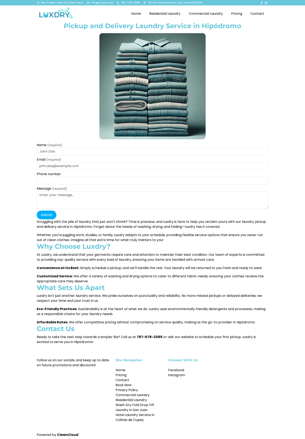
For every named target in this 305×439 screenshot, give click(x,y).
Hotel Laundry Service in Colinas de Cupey (135, 417)
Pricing (121, 375)
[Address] (144, 2)
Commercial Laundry (133, 395)
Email (49, 159)
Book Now (124, 385)
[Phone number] (118, 2)
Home (120, 370)
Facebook (176, 370)
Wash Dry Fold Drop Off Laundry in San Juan (135, 407)
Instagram (176, 375)
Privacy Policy (127, 390)
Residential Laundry (131, 400)
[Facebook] (262, 2)
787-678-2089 (130, 2)
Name (49, 145)
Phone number (49, 174)
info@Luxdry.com (102, 2)
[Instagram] (266, 2)
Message (52, 188)
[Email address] (88, 2)
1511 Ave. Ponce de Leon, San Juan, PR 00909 (175, 2)
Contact (122, 380)
